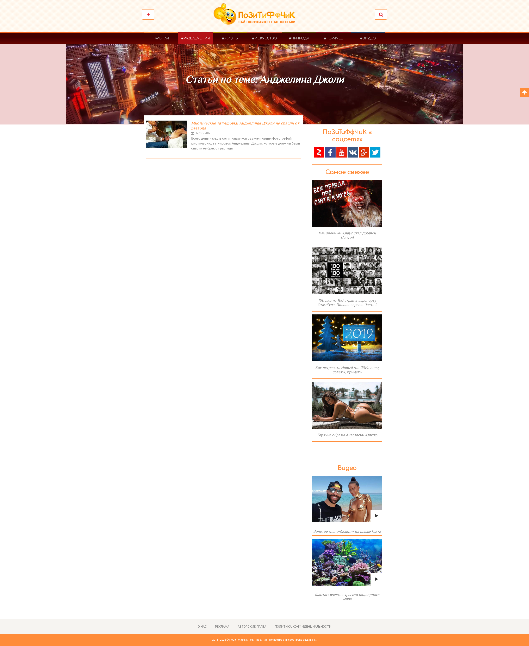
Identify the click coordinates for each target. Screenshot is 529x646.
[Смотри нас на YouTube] (341, 152)
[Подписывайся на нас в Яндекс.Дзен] (319, 152)
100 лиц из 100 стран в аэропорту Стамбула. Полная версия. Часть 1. (347, 302)
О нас (202, 626)
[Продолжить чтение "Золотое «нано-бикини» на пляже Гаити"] (347, 499)
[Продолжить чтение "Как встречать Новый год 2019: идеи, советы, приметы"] (347, 337)
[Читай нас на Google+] (364, 152)
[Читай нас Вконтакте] (353, 152)
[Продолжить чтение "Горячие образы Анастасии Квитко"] (347, 405)
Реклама (222, 626)
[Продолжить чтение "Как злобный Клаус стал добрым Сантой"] (347, 203)
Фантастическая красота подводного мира (347, 597)
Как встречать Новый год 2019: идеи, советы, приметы (347, 369)
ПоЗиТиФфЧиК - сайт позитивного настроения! (259, 639)
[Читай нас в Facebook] (330, 152)
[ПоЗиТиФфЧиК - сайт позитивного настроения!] (256, 16)
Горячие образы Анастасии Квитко (347, 435)
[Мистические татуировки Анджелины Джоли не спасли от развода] (166, 134)
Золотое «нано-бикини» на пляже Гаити (347, 531)
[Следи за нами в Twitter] (375, 152)
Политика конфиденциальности (303, 626)
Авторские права (252, 626)
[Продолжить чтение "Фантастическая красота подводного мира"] (347, 562)
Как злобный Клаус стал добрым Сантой (347, 235)
